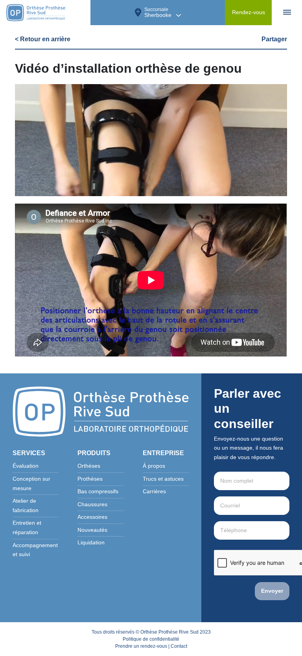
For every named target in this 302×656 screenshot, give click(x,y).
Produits (93, 453)
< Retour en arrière (42, 39)
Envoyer (272, 591)
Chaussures (92, 504)
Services (29, 453)
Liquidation (91, 543)
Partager (274, 39)
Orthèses (88, 466)
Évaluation (26, 466)
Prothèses (90, 479)
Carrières (154, 491)
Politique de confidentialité (151, 639)
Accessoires (92, 517)
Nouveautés (92, 530)
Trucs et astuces (163, 479)
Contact (179, 646)
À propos (154, 466)
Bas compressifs (97, 491)
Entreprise (163, 453)
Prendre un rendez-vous (141, 646)
